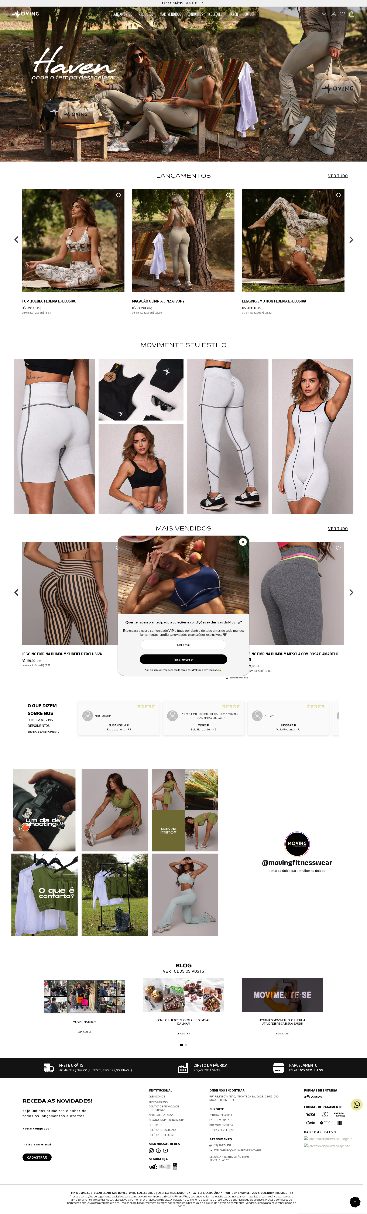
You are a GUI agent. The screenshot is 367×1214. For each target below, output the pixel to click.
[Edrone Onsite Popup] (183, 607)
